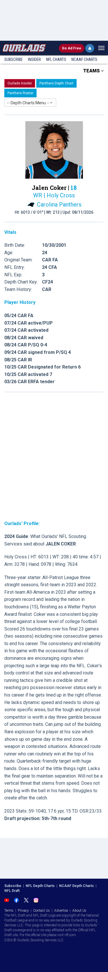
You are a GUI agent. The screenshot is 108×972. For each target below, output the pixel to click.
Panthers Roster (20, 93)
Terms (9, 911)
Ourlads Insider (19, 83)
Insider (34, 59)
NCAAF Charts (84, 59)
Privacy (23, 911)
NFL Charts (56, 59)
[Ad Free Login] (89, 48)
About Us (79, 911)
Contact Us (41, 911)
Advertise (61, 911)
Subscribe (13, 59)
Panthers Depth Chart (56, 83)
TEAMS (92, 71)
